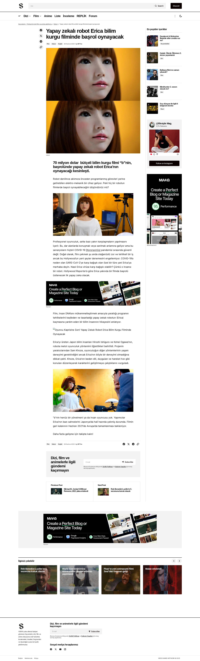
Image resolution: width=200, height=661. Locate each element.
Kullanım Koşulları (120, 466)
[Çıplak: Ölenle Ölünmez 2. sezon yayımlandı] (152, 57)
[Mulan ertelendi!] (162, 579)
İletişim (20, 658)
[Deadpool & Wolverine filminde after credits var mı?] (152, 40)
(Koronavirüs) (93, 250)
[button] (19, 16)
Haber (56, 24)
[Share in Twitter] (41, 36)
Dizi (162, 58)
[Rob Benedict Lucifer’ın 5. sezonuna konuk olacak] (37, 579)
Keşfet (60, 44)
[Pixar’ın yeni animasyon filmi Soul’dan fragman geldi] (120, 579)
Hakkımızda (28, 658)
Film (48, 44)
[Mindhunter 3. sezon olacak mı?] (152, 91)
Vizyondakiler (165, 44)
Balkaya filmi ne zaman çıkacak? (169, 71)
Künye (36, 658)
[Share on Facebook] (41, 30)
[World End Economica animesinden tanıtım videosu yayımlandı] (79, 579)
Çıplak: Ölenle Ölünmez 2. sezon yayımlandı (170, 54)
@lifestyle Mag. (164, 123)
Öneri (162, 109)
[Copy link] (41, 47)
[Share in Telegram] (41, 41)
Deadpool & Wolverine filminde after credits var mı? (170, 38)
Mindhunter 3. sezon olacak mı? (168, 88)
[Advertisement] (93, 293)
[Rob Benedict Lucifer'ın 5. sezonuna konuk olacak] (116, 492)
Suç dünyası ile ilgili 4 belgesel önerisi (169, 105)
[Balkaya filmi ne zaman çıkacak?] (152, 74)
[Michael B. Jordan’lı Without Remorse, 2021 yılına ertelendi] (69, 492)
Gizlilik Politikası (108, 466)
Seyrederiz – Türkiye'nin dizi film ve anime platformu (35, 24)
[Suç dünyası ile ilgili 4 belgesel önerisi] (152, 108)
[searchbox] (91, 6)
